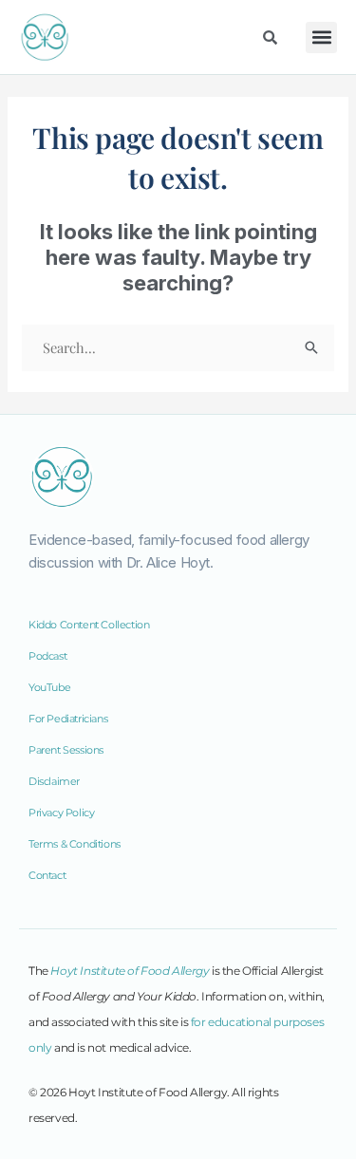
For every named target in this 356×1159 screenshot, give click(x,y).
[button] (321, 37)
